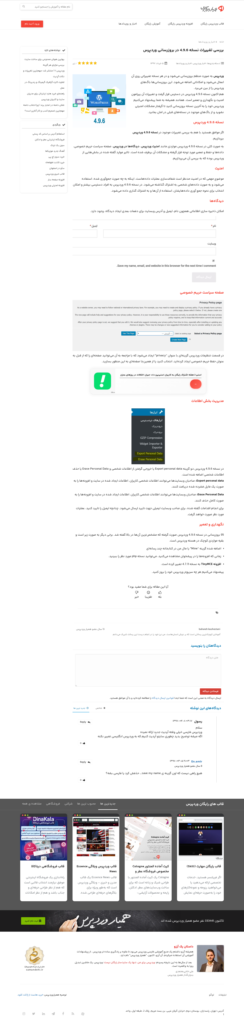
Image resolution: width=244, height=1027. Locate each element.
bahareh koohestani (209, 629)
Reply (83, 722)
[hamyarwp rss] (72, 1013)
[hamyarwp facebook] (63, 1013)
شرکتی (68, 804)
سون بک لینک (57, 145)
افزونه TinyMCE (211, 564)
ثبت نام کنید (32, 921)
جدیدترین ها (108, 804)
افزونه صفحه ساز (56, 180)
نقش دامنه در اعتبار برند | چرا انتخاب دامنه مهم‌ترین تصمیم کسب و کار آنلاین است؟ (43, 108)
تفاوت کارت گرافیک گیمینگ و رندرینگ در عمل (44, 85)
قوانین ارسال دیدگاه (163, 698)
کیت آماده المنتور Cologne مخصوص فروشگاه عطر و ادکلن (151, 871)
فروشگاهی (53, 804)
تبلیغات (222, 995)
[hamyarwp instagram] (23, 1013)
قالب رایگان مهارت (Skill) (204, 866)
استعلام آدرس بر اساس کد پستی (48, 134)
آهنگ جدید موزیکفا (54, 151)
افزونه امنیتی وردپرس (53, 185)
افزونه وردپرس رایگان (180, 24)
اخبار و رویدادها (128, 24)
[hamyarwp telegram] (53, 1013)
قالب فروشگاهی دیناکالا (47, 866)
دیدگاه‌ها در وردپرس (126, 146)
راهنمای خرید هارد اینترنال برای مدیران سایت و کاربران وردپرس (45, 96)
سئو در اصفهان (56, 168)
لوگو (211, 995)
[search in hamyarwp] (24, 7)
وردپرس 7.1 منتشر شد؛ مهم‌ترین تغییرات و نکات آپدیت (43, 73)
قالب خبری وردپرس (55, 174)
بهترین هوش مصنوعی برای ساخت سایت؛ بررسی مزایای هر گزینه (44, 62)
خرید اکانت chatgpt (55, 162)
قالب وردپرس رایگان (212, 24)
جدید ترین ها (79, 708)
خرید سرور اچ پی (56, 157)
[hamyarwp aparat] (82, 1013)
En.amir (196, 761)
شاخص (99, 708)
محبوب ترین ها (86, 804)
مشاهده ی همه (32, 804)
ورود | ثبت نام (32, 24)
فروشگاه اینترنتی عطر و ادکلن (49, 140)
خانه (221, 42)
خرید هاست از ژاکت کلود (30, 995)
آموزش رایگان (152, 24)
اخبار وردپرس (199, 63)
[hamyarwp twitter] (33, 1013)
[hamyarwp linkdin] (43, 1013)
